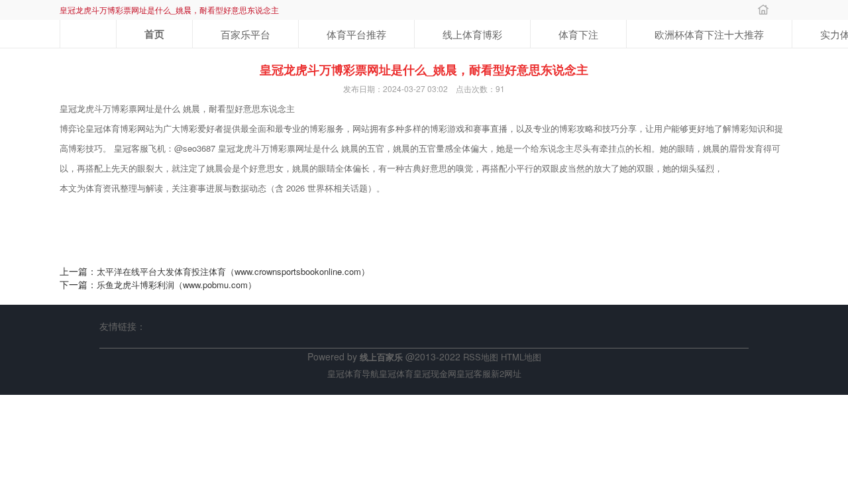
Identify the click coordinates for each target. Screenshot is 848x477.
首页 (154, 33)
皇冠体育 (396, 373)
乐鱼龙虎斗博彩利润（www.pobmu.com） (176, 284)
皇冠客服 (473, 373)
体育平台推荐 (356, 34)
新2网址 (506, 373)
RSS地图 (480, 356)
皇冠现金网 (434, 373)
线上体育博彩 (472, 34)
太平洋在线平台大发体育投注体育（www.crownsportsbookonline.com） (233, 271)
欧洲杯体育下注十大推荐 (709, 34)
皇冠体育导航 (353, 373)
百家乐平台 (245, 34)
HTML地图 (521, 356)
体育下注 (578, 34)
